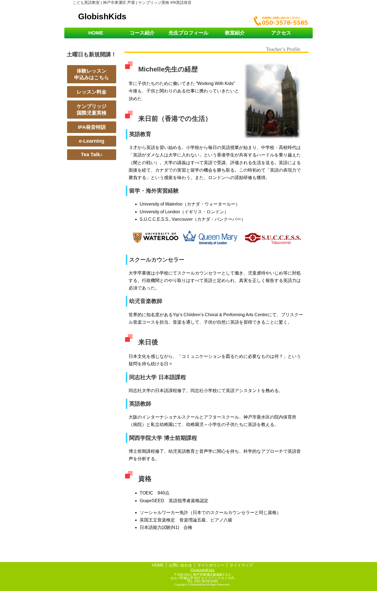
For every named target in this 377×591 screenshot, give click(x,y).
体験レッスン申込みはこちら (91, 74)
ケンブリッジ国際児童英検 (92, 109)
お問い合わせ (180, 565)
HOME (95, 33)
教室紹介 (235, 33)
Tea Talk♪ (92, 154)
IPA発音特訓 (92, 127)
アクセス (281, 33)
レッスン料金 (92, 92)
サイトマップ (241, 565)
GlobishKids (102, 16)
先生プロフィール (188, 33)
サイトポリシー (210, 565)
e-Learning (91, 141)
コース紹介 (142, 33)
